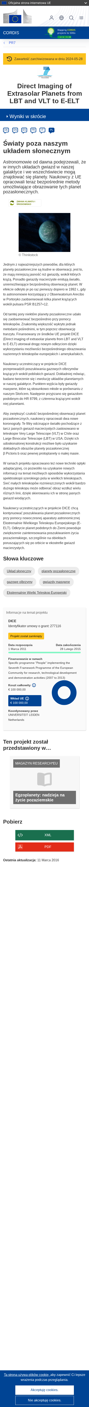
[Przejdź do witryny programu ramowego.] (44, 72)
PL (51, 129)
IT (42, 129)
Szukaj (71, 17)
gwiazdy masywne (56, 582)
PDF (47, 847)
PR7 (12, 43)
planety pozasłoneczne (59, 571)
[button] (61, 17)
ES (24, 129)
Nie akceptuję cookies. (44, 1400)
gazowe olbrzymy (19, 582)
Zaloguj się (51, 17)
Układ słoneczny (19, 571)
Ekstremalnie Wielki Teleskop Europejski (37, 592)
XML (47, 835)
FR (33, 129)
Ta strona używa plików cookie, (27, 1375)
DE (6, 129)
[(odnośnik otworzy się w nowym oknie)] (17, 16)
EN (15, 129)
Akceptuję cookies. (44, 1390)
